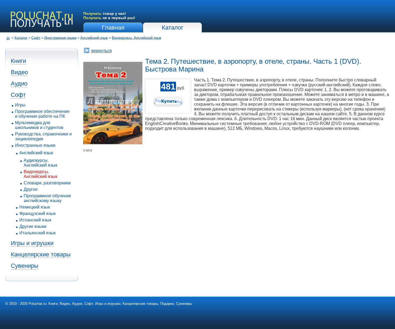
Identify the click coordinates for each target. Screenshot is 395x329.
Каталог (172, 27)
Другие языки (32, 226)
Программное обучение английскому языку (47, 198)
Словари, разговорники (47, 183)
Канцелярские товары (41, 254)
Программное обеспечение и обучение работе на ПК (42, 114)
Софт (35, 37)
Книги (18, 61)
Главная (113, 27)
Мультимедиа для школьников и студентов (39, 125)
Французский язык (37, 213)
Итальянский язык (37, 233)
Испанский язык (35, 220)
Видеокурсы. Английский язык (136, 37)
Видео (19, 72)
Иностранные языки (60, 37)
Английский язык (94, 37)
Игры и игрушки (32, 243)
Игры (20, 105)
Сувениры (24, 265)
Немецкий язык (34, 207)
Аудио (19, 83)
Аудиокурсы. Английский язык (40, 162)
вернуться (101, 50)
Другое (31, 189)
